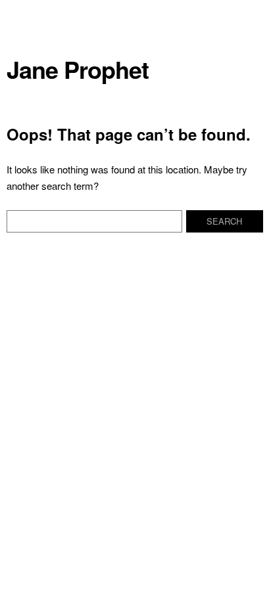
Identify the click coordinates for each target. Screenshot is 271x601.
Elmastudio (63, 347)
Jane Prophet (78, 69)
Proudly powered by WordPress (163, 336)
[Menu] (23, 16)
